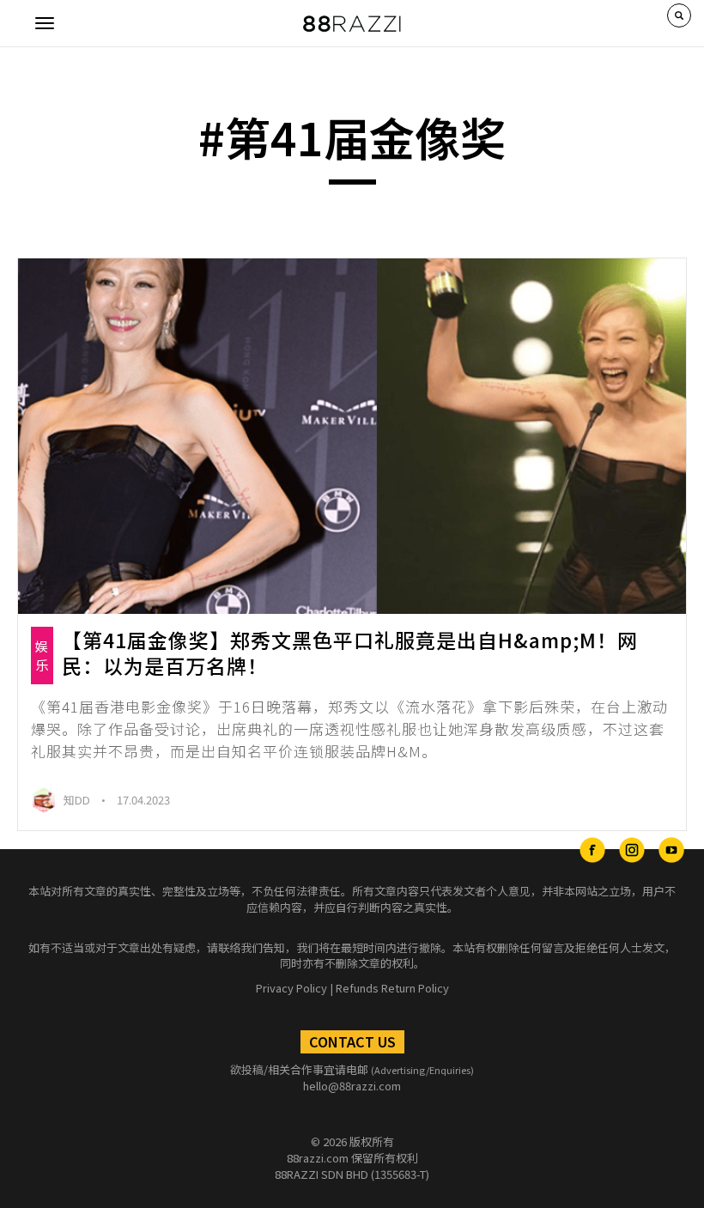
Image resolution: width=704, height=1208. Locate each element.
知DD (78, 800)
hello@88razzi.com (352, 1085)
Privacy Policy (291, 988)
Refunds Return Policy (392, 988)
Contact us (352, 1041)
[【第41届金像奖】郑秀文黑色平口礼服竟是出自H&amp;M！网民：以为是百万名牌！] (352, 436)
